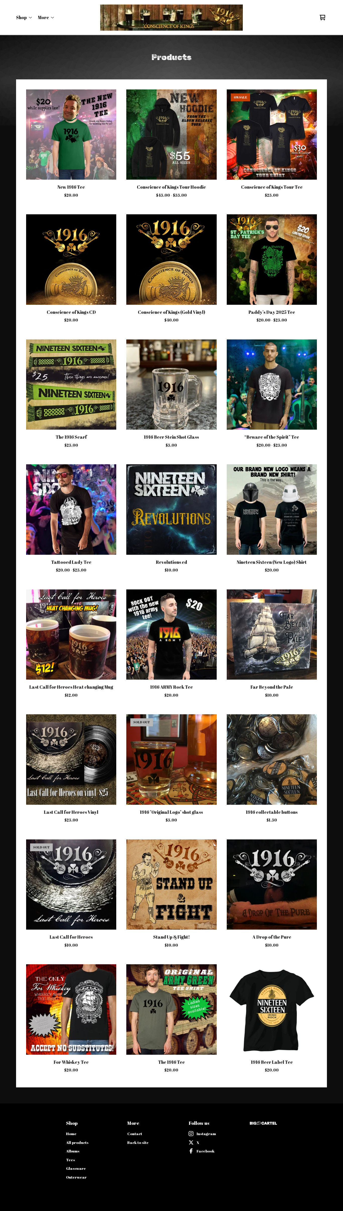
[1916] (171, 17)
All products (77, 1142)
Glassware (76, 1168)
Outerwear (76, 1177)
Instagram (206, 1133)
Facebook (205, 1150)
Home (71, 1133)
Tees (70, 1159)
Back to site (138, 1142)
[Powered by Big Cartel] (263, 1123)
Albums (72, 1150)
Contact (134, 1133)
